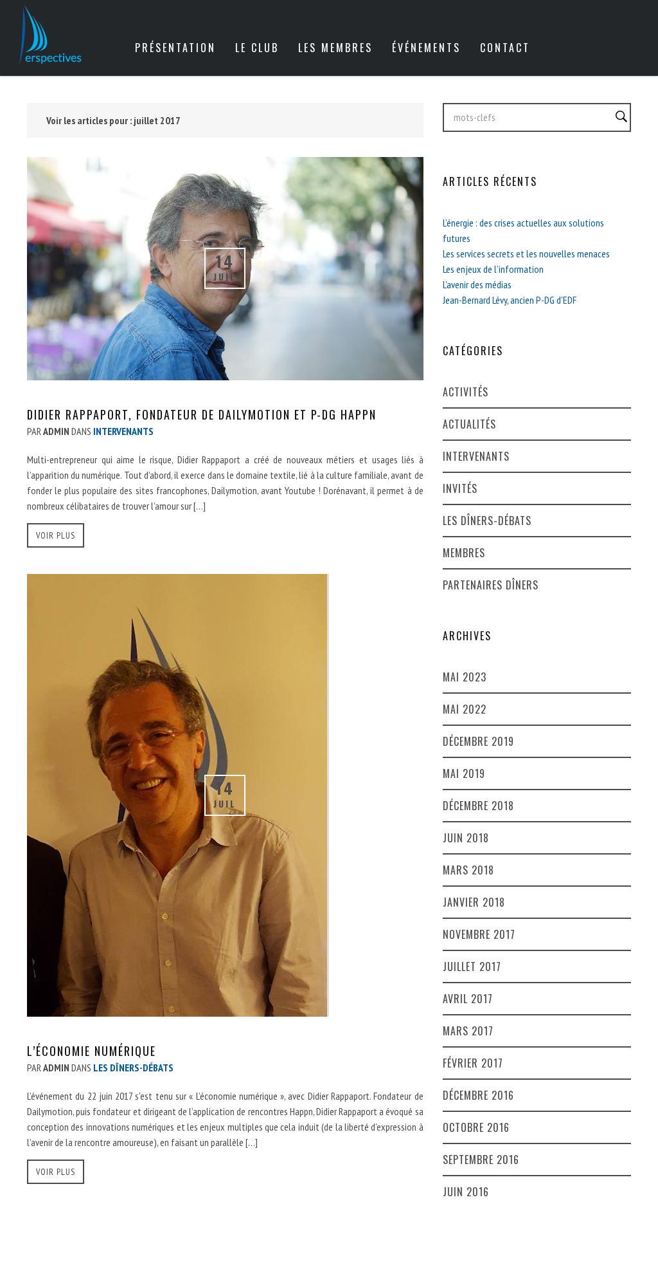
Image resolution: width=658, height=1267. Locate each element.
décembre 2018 (478, 805)
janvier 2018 (474, 902)
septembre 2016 (481, 1159)
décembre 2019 (478, 741)
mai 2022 (464, 709)
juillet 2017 (472, 966)
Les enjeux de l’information (493, 269)
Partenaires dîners (490, 585)
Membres (464, 552)
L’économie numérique (91, 1050)
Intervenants (476, 456)
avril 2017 (468, 998)
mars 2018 (468, 870)
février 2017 (473, 1063)
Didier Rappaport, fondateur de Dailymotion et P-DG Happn (202, 414)
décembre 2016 (478, 1095)
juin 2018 (466, 838)
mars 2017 (468, 1031)
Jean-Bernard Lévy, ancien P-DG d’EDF (509, 299)
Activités (465, 392)
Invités (460, 488)
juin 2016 (466, 1191)
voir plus (55, 535)
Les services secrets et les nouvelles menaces (526, 253)
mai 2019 (464, 773)
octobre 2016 (476, 1127)
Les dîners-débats (487, 520)
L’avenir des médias (477, 284)
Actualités (469, 424)
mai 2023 (464, 677)
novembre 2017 (479, 934)
